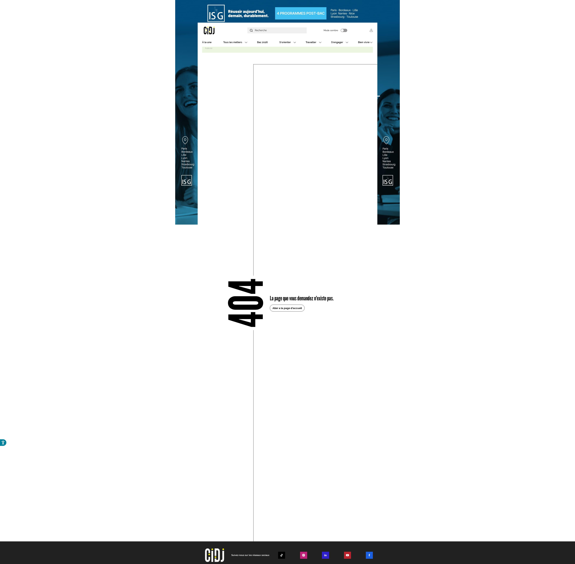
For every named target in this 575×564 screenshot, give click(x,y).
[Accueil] (216, 30)
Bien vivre (364, 42)
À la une (207, 42)
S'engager (337, 42)
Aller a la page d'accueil (287, 307)
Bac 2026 (262, 42)
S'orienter (285, 42)
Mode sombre (331, 30)
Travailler (311, 42)
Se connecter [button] (371, 30)
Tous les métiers (232, 42)
